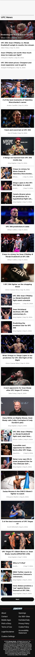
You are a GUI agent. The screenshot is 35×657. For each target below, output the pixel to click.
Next (17, 599)
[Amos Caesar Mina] (12, 290)
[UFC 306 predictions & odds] (17, 219)
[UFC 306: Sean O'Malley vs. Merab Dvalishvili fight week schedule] (17, 299)
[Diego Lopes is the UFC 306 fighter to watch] (17, 185)
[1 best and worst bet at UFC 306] (17, 122)
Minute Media (12, 641)
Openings (22, 613)
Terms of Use (6, 627)
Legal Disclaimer (7, 632)
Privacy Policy (24, 623)
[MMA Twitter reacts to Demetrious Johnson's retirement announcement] (17, 576)
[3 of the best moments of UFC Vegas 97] (17, 515)
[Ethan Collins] (6, 38)
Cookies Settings (8, 636)
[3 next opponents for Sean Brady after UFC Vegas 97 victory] (17, 381)
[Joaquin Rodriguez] (8, 68)
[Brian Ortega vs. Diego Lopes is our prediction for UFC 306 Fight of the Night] (17, 350)
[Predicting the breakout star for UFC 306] (17, 327)
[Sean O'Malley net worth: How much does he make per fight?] (17, 55)
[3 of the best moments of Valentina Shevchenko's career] (17, 93)
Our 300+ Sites (24, 616)
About (3, 613)
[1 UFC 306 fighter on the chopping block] (17, 278)
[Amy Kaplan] (12, 163)
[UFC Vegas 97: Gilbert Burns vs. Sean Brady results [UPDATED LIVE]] (17, 545)
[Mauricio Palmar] (18, 453)
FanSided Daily (24, 620)
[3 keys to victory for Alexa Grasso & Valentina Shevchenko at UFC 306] (17, 173)
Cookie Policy (24, 627)
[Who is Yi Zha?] (17, 564)
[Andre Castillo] (12, 105)
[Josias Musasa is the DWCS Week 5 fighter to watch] (17, 485)
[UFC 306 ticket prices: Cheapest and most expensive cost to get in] (17, 65)
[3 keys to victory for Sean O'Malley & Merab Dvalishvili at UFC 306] (17, 248)
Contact (4, 616)
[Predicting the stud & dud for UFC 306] (17, 30)
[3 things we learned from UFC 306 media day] (17, 151)
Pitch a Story (6, 623)
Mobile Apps (6, 620)
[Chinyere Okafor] (7, 58)
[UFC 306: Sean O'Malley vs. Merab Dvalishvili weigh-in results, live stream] (17, 45)
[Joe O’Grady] (12, 133)
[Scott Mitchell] (18, 188)
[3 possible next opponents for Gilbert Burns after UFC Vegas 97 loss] (17, 449)
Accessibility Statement (23, 631)
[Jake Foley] (5, 48)
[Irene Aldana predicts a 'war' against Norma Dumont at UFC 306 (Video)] (17, 589)
